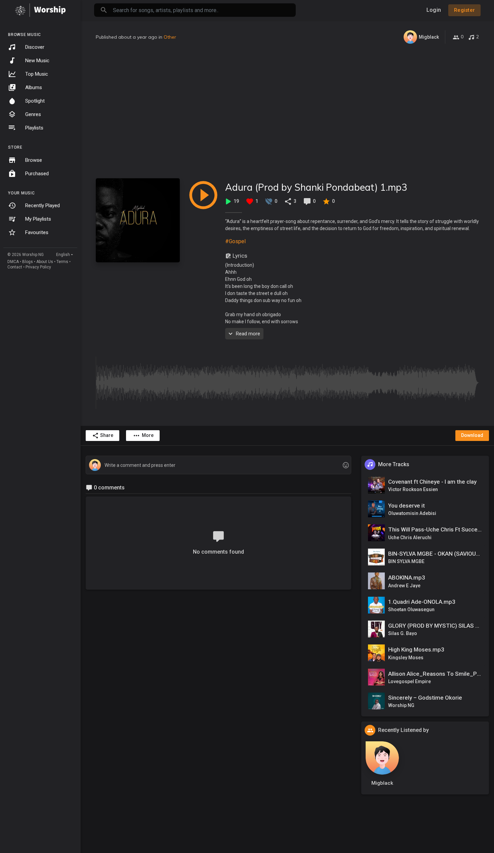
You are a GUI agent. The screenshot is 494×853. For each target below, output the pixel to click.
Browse (33, 160)
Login (433, 10)
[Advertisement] (287, 111)
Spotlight (35, 101)
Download (472, 435)
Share (106, 435)
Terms (62, 261)
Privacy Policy (38, 267)
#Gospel (235, 241)
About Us (44, 261)
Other (170, 37)
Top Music (36, 74)
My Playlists (38, 219)
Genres (33, 114)
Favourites (36, 232)
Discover (34, 47)
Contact (14, 267)
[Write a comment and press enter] (218, 465)
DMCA (13, 261)
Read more (248, 334)
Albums (33, 87)
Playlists (34, 128)
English (63, 254)
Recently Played (42, 205)
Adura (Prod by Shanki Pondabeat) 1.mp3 (316, 187)
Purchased (37, 174)
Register (464, 10)
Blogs (27, 261)
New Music (37, 61)
